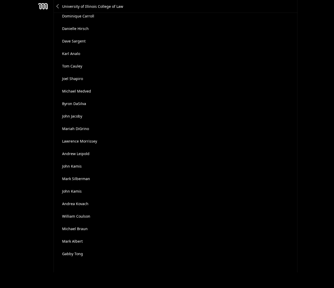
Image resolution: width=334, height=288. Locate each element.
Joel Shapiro (72, 78)
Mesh (43, 6)
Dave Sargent (74, 41)
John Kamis (72, 166)
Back (58, 6)
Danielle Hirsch (75, 28)
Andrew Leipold (76, 153)
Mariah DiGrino (75, 128)
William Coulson (76, 216)
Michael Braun (75, 228)
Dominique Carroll (78, 16)
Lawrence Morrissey (79, 141)
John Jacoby (72, 116)
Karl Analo (71, 53)
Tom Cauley (72, 66)
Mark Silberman (76, 178)
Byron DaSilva (74, 103)
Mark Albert (72, 241)
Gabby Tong (72, 253)
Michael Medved (76, 91)
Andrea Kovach (75, 203)
